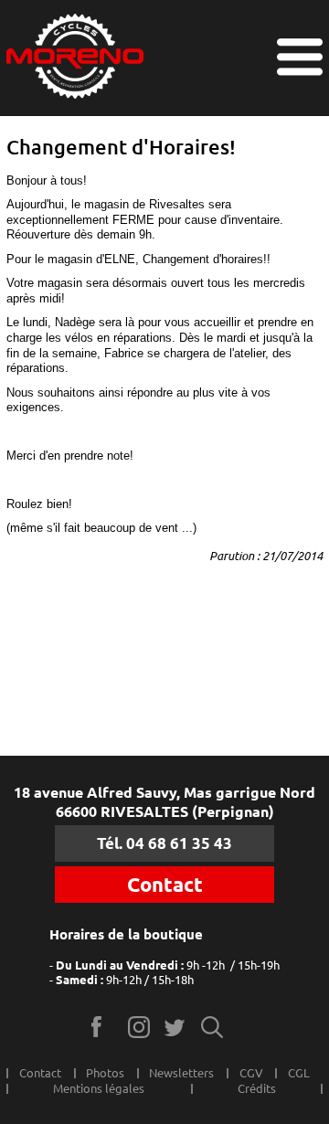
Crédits (257, 1088)
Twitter (175, 1026)
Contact (165, 885)
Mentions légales (98, 1088)
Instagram (139, 1026)
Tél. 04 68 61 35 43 (164, 843)
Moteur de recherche (212, 1026)
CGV (251, 1072)
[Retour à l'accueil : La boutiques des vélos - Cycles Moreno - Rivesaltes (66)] (74, 58)
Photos (105, 1072)
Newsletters (181, 1072)
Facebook (102, 1026)
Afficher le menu (300, 57)
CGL (299, 1072)
